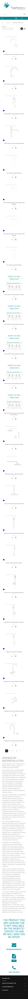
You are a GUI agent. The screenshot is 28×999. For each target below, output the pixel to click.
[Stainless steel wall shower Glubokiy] (14, 551)
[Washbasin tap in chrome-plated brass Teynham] (14, 670)
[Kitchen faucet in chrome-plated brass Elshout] (14, 73)
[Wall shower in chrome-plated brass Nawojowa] (14, 522)
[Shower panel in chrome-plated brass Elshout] (14, 283)
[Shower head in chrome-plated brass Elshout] (14, 492)
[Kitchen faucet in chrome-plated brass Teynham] (14, 43)
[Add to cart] (12, 58)
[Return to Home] (2, 22)
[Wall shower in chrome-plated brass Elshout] (14, 581)
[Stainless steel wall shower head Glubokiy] (14, 433)
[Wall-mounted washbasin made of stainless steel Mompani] (14, 191)
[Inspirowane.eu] (14, 6)
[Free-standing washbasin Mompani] (14, 162)
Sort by (3, 26)
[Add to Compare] (15, 58)
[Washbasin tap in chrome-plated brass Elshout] (14, 700)
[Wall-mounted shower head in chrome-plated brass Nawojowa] (14, 402)
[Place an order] (22, 18)
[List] (24, 28)
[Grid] (21, 28)
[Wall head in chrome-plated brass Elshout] (14, 462)
